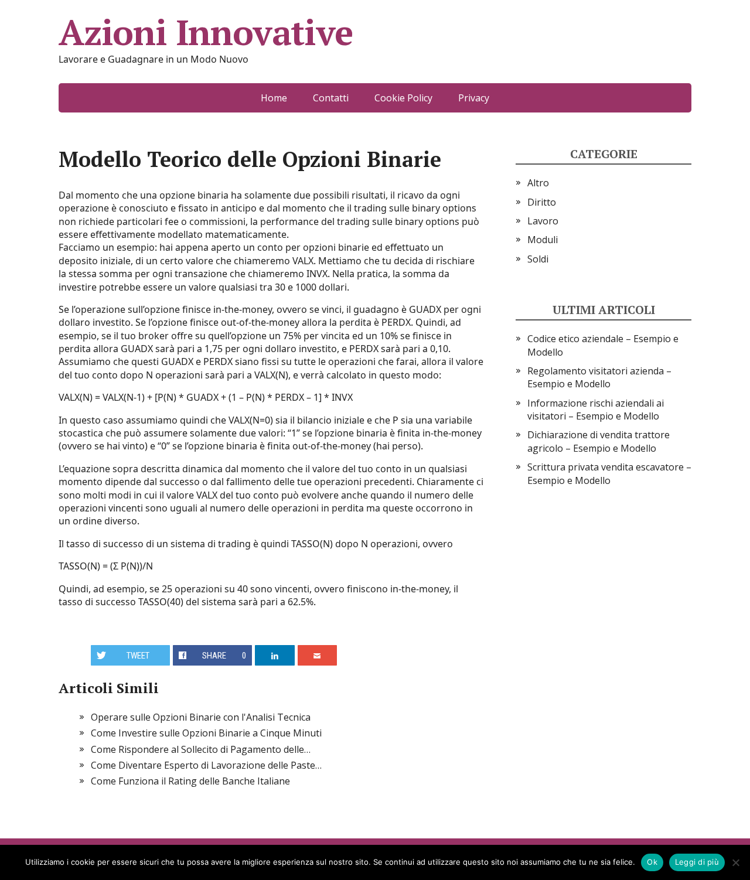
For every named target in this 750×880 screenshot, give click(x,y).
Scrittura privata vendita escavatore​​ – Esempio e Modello (609, 473)
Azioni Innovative (206, 32)
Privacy (473, 97)
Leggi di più (697, 862)
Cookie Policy (403, 97)
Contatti (331, 97)
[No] (735, 862)
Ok (652, 862)
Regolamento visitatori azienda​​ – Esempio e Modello (599, 377)
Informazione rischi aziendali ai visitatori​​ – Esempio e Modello (595, 409)
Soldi (537, 259)
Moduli (542, 239)
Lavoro (542, 220)
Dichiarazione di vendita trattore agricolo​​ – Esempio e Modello (598, 441)
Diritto (541, 202)
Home (274, 97)
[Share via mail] (318, 655)
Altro (538, 182)
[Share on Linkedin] (275, 655)
